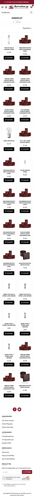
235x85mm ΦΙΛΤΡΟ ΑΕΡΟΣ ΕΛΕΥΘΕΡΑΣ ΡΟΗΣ (9, 265)
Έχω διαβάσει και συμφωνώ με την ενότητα (15, 485)
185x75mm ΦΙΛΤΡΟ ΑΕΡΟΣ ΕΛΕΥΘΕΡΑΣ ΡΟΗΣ (9, 172)
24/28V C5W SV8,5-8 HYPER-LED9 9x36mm (8, 295)
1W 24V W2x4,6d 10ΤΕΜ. (25, 171)
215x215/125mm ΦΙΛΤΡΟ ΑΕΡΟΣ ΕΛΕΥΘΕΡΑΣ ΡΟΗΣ (25, 234)
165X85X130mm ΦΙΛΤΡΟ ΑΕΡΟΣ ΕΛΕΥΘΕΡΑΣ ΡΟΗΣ (8, 111)
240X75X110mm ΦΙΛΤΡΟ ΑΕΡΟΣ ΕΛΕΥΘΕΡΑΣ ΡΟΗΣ (8, 387)
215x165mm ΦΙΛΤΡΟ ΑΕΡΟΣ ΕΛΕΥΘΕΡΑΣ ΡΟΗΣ (9, 234)
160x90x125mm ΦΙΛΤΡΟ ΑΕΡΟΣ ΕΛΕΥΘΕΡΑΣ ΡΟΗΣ (8, 80)
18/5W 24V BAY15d (8, 140)
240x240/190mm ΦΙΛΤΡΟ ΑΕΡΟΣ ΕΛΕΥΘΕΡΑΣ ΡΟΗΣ (25, 356)
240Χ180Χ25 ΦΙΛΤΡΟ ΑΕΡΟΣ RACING (25, 386)
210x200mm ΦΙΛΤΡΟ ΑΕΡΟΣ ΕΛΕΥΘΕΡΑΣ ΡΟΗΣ (25, 203)
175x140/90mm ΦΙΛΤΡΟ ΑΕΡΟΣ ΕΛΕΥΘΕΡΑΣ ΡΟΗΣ (25, 111)
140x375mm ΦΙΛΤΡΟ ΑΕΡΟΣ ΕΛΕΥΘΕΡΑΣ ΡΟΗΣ (25, 49)
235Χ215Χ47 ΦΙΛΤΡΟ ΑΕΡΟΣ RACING (25, 264)
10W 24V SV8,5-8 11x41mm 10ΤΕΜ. (9, 48)
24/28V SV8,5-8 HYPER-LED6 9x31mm (8, 324)
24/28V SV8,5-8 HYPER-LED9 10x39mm (25, 325)
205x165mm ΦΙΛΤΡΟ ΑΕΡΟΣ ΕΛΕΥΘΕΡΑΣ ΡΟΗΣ (9, 203)
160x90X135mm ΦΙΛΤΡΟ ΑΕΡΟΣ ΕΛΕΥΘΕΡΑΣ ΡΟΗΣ (25, 80)
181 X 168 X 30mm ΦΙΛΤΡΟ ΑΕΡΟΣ (25, 141)
